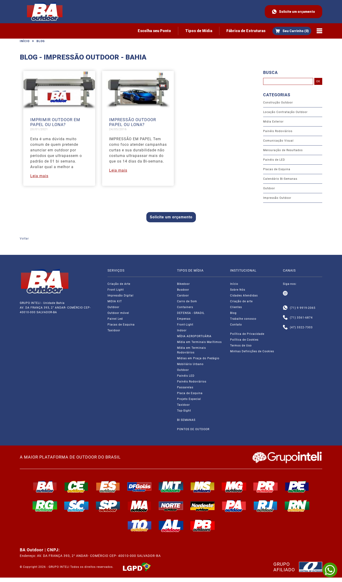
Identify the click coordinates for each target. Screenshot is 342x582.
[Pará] (234, 506)
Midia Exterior (273, 121)
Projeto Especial (189, 399)
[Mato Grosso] (171, 487)
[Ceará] (76, 487)
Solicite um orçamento (297, 11)
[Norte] (171, 506)
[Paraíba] (202, 525)
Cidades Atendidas (244, 295)
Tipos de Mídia (198, 31)
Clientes (236, 307)
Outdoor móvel (118, 313)
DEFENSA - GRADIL (191, 313)
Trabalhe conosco (243, 318)
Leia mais (39, 176)
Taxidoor (113, 330)
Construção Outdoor (278, 102)
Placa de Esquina (190, 393)
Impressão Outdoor (277, 198)
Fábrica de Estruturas (245, 31)
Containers (185, 307)
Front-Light (185, 324)
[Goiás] (139, 487)
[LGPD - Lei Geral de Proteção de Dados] (137, 567)
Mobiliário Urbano (190, 364)
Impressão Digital (120, 295)
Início (25, 41)
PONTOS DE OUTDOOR (193, 429)
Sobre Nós (237, 289)
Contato (236, 324)
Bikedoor (183, 284)
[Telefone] (285, 317)
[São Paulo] (108, 506)
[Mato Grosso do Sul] (202, 487)
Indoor (182, 330)
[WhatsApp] (329, 569)
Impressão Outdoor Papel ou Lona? (132, 122)
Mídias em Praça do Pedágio (198, 358)
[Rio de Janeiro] (265, 506)
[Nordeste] (202, 506)
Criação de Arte (118, 284)
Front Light (115, 289)
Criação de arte (241, 301)
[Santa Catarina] (76, 506)
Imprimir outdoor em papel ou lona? (55, 122)
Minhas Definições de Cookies (252, 351)
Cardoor (183, 295)
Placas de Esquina (276, 169)
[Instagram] (285, 293)
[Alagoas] (171, 525)
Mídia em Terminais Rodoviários (191, 350)
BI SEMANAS (186, 420)
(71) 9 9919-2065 (302, 307)
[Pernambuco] (297, 487)
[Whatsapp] (285, 307)
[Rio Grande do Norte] (297, 506)
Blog (41, 41)
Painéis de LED (274, 159)
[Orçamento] (291, 31)
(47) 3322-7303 (301, 327)
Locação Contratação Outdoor (285, 112)
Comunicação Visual (278, 140)
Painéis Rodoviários (277, 131)
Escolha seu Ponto (154, 31)
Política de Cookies (244, 339)
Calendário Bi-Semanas (280, 178)
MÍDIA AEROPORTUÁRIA (194, 336)
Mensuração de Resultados (283, 150)
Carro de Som (187, 301)
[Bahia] (45, 487)
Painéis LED (185, 375)
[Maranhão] (139, 506)
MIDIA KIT (114, 301)
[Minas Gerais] (234, 487)
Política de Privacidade (247, 334)
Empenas (184, 318)
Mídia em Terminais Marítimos (199, 342)
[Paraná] (265, 487)
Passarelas (185, 387)
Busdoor (183, 289)
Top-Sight (184, 410)
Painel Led (115, 318)
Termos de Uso (241, 345)
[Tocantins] (139, 525)
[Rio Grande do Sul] (45, 506)
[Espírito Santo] (108, 487)
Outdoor (269, 188)
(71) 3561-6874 (301, 317)
